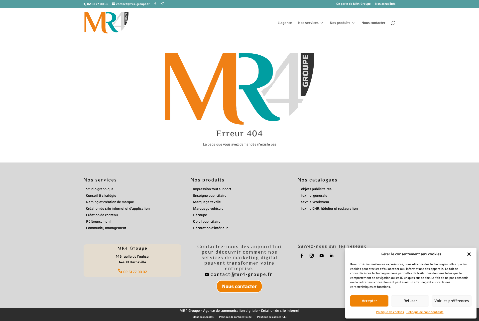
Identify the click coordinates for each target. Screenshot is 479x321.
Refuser (410, 301)
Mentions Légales (203, 317)
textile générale (314, 195)
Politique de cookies (390, 312)
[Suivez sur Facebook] (302, 256)
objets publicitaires (316, 189)
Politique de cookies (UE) (271, 317)
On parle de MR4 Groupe (353, 4)
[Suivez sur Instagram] (312, 256)
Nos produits (340, 23)
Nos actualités (385, 4)
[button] (469, 254)
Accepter (369, 301)
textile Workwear (315, 202)
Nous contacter (373, 23)
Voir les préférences (451, 301)
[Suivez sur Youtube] (322, 256)
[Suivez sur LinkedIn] (332, 256)
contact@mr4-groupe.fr (242, 275)
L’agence (285, 23)
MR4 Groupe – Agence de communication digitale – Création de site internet (239, 310)
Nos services (308, 23)
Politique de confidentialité (425, 312)
